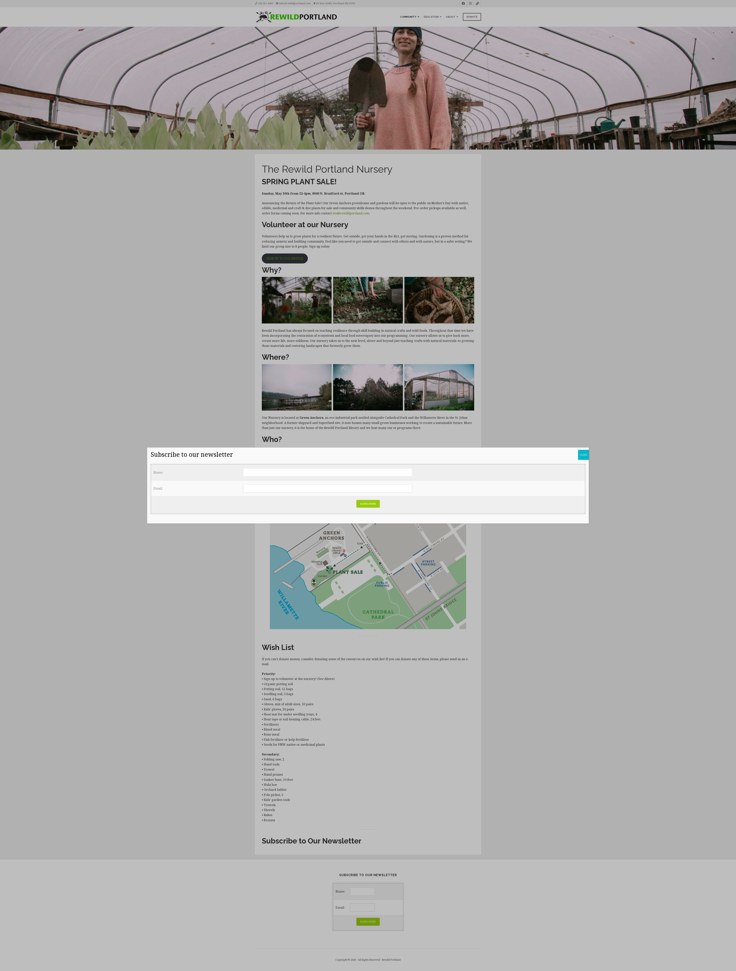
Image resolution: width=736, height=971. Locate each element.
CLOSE (583, 454)
